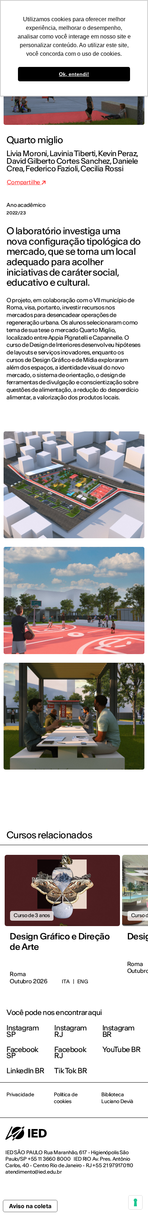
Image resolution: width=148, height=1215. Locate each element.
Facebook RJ (70, 1052)
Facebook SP (22, 1052)
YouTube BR (121, 1049)
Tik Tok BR (70, 1070)
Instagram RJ (70, 1031)
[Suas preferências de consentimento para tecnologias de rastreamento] (135, 1202)
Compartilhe (24, 182)
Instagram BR (118, 1031)
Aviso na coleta (30, 1206)
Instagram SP (22, 1031)
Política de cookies (65, 1097)
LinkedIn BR (25, 1070)
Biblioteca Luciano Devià (117, 1097)
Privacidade (20, 1094)
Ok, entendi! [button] (74, 74)
